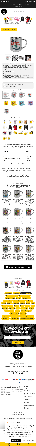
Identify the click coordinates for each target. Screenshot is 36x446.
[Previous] (6, 21)
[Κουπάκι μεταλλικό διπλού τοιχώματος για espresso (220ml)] (22, 95)
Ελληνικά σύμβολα (26, 311)
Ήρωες (3, 306)
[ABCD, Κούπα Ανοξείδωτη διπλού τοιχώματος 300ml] (18, 193)
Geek (32, 306)
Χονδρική (3, 389)
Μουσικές (9, 303)
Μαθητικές (5, 308)
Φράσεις (17, 311)
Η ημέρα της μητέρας (11, 295)
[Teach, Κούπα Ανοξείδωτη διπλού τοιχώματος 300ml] (6, 212)
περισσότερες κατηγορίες (27, 318)
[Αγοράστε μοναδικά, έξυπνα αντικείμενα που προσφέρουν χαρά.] (4, 12)
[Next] (29, 21)
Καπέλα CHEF (5, 318)
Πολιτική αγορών (26, 387)
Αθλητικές (16, 303)
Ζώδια (18, 308)
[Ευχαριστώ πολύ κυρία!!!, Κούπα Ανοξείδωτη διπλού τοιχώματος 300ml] (29, 248)
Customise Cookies (28, 440)
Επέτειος (22, 303)
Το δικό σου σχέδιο (19, 6)
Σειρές (32, 303)
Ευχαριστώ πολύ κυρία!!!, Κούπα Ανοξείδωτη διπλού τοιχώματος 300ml (29, 257)
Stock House (26, 4)
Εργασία (27, 306)
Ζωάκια (22, 306)
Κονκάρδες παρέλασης (27, 316)
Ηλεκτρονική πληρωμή (17, 389)
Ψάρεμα (7, 311)
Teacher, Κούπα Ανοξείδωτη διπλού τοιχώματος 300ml (6, 256)
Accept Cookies (16, 440)
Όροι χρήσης (27, 390)
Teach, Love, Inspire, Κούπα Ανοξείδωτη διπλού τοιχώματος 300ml (18, 257)
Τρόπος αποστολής (28, 404)
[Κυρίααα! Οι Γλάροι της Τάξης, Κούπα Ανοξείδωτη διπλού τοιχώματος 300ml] (6, 193)
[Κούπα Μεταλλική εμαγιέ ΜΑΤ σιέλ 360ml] (22, 103)
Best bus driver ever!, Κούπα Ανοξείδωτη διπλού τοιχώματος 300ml (18, 239)
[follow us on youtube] (19, 373)
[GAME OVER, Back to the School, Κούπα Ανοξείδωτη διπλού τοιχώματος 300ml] (29, 193)
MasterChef (16, 293)
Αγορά (31, 444)
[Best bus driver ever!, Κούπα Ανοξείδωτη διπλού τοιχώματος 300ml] (18, 230)
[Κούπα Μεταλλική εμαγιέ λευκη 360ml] (30, 95)
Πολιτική (31, 308)
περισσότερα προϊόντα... (19, 267)
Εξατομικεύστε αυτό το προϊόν (14, 84)
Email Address (8, 335)
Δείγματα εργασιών (5, 392)
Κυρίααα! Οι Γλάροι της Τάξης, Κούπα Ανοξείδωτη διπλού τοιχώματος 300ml (6, 202)
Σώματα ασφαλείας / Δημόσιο (11, 316)
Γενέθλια (16, 306)
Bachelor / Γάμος (10, 298)
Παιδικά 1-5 (29, 300)
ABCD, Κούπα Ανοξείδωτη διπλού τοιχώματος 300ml (18, 201)
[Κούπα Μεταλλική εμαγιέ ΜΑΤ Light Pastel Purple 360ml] (30, 103)
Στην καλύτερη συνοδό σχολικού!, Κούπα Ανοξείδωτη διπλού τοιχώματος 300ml (6, 239)
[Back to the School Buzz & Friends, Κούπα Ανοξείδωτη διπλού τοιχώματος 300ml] (18, 212)
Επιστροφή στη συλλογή (10, 29)
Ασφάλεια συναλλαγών (29, 393)
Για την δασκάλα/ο (26, 293)
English (8, 1)
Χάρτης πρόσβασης (17, 391)
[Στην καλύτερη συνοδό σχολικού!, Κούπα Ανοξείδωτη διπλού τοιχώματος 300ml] (6, 230)
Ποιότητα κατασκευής (6, 394)
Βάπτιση (18, 298)
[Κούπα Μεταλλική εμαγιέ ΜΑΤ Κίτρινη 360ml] (14, 103)
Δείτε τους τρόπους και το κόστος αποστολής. (18, 144)
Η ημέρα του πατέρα (24, 295)
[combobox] (23, 11)
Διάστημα (12, 308)
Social (12, 311)
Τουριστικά (23, 313)
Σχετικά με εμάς (6, 387)
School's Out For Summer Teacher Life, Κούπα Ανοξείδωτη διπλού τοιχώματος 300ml (29, 239)
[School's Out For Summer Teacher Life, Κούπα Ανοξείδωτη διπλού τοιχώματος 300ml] (29, 230)
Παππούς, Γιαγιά (8, 300)
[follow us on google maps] (22, 373)
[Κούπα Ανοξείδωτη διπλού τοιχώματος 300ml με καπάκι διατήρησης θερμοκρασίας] (14, 95)
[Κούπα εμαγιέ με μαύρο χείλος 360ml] (6, 111)
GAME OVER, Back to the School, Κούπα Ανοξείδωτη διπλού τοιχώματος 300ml (29, 202)
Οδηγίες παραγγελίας (29, 405)
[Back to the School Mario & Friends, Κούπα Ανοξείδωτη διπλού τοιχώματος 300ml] (29, 212)
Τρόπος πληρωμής (28, 396)
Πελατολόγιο (4, 391)
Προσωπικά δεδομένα (29, 392)
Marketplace (19, 4)
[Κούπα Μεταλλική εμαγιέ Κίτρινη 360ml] (6, 103)
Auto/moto (10, 306)
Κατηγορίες (12, 4)
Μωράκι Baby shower (19, 300)
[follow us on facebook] (13, 373)
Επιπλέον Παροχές (11, 86)
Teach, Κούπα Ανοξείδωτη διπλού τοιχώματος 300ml (6, 220)
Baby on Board (26, 298)
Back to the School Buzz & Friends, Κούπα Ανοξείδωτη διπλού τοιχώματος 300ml (18, 221)
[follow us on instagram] (16, 373)
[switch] (4, 84)
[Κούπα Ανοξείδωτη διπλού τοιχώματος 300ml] (6, 95)
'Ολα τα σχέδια (14, 318)
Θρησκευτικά (24, 308)
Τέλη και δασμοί (27, 395)
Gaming (4, 303)
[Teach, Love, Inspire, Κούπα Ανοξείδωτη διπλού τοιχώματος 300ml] (18, 248)
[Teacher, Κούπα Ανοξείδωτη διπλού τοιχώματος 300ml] (6, 248)
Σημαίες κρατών (14, 313)
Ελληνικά (3, 1)
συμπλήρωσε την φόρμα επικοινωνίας (18, 176)
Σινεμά (28, 303)
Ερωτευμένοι (8, 293)
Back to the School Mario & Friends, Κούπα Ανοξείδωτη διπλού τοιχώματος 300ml (29, 221)
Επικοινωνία (16, 387)
